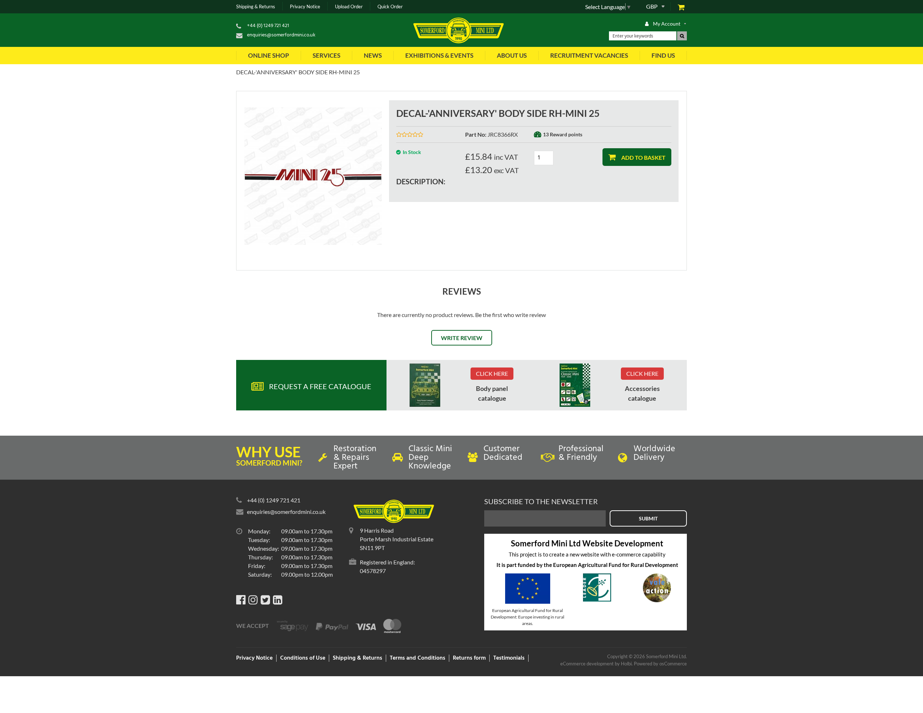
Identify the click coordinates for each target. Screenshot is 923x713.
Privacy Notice (305, 6)
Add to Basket (643, 157)
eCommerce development (587, 663)
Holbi (626, 663)
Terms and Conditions (417, 658)
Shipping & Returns (255, 6)
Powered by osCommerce (660, 663)
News (373, 55)
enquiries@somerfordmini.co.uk (281, 35)
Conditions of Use (302, 658)
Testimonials (509, 658)
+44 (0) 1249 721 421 (268, 26)
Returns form (469, 658)
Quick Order (390, 6)
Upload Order (349, 6)
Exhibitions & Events (439, 55)
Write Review (461, 337)
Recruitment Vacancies (589, 55)
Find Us (663, 55)
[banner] (425, 385)
